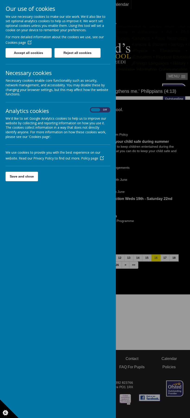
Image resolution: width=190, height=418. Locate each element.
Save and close (22, 176)
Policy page (89, 158)
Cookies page (16, 42)
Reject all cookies (77, 53)
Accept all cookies (28, 53)
